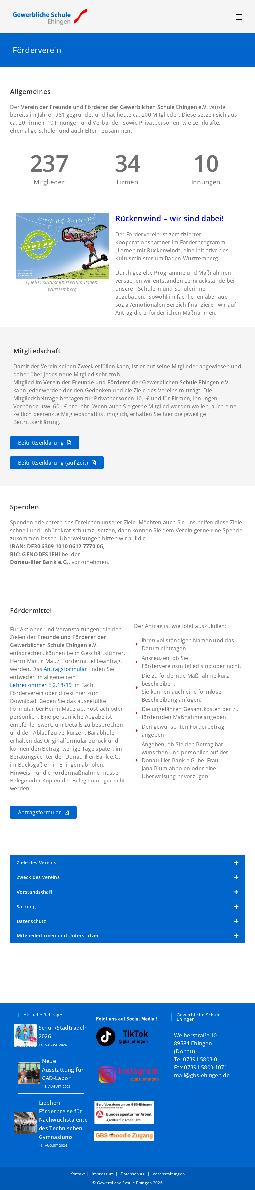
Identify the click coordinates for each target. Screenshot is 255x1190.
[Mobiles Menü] (239, 16)
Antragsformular (65, 669)
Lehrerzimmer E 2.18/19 (41, 685)
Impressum (103, 1174)
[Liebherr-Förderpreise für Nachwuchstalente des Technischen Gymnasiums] (25, 1123)
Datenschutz (133, 1174)
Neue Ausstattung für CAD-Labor (63, 1069)
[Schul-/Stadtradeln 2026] (25, 1035)
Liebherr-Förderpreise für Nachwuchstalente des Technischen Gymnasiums (63, 1119)
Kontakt (77, 1174)
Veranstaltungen (169, 1174)
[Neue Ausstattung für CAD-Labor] (29, 1073)
